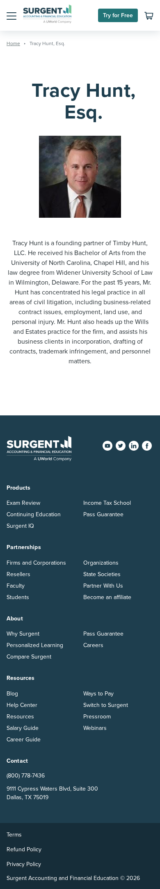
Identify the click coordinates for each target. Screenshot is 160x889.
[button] (11, 16)
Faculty (16, 585)
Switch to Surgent (105, 705)
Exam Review (23, 502)
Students (18, 597)
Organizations (101, 562)
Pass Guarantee (103, 514)
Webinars (95, 728)
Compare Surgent (29, 656)
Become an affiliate (107, 597)
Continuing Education (34, 514)
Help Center (22, 705)
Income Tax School (107, 502)
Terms (14, 834)
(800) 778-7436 (26, 775)
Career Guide (24, 739)
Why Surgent (23, 633)
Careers (93, 645)
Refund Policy (24, 849)
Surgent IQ (20, 525)
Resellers (18, 574)
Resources (20, 716)
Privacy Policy (24, 864)
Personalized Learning (35, 645)
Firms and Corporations (36, 562)
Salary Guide (23, 728)
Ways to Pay (98, 693)
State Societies (102, 574)
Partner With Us (103, 585)
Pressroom (97, 716)
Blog (12, 693)
